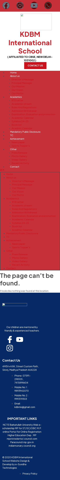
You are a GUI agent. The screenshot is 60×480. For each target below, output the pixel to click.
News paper (18, 142)
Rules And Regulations (24, 107)
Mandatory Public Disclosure (25, 131)
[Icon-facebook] (9, 339)
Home (13, 72)
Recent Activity (20, 163)
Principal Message (22, 82)
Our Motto (17, 93)
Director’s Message (23, 79)
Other (13, 149)
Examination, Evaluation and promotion (33, 114)
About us (15, 75)
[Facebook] (6, 5)
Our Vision (17, 89)
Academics (16, 96)
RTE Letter (17, 100)
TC (11, 135)
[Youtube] (34, 5)
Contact (14, 166)
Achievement (17, 138)
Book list (17, 124)
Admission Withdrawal (24, 110)
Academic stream (21, 103)
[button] (30, 170)
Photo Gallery (19, 156)
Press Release (19, 152)
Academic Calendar (23, 117)
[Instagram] (20, 5)
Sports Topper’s (21, 145)
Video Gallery (19, 159)
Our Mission (18, 86)
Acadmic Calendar (22, 128)
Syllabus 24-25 (20, 121)
